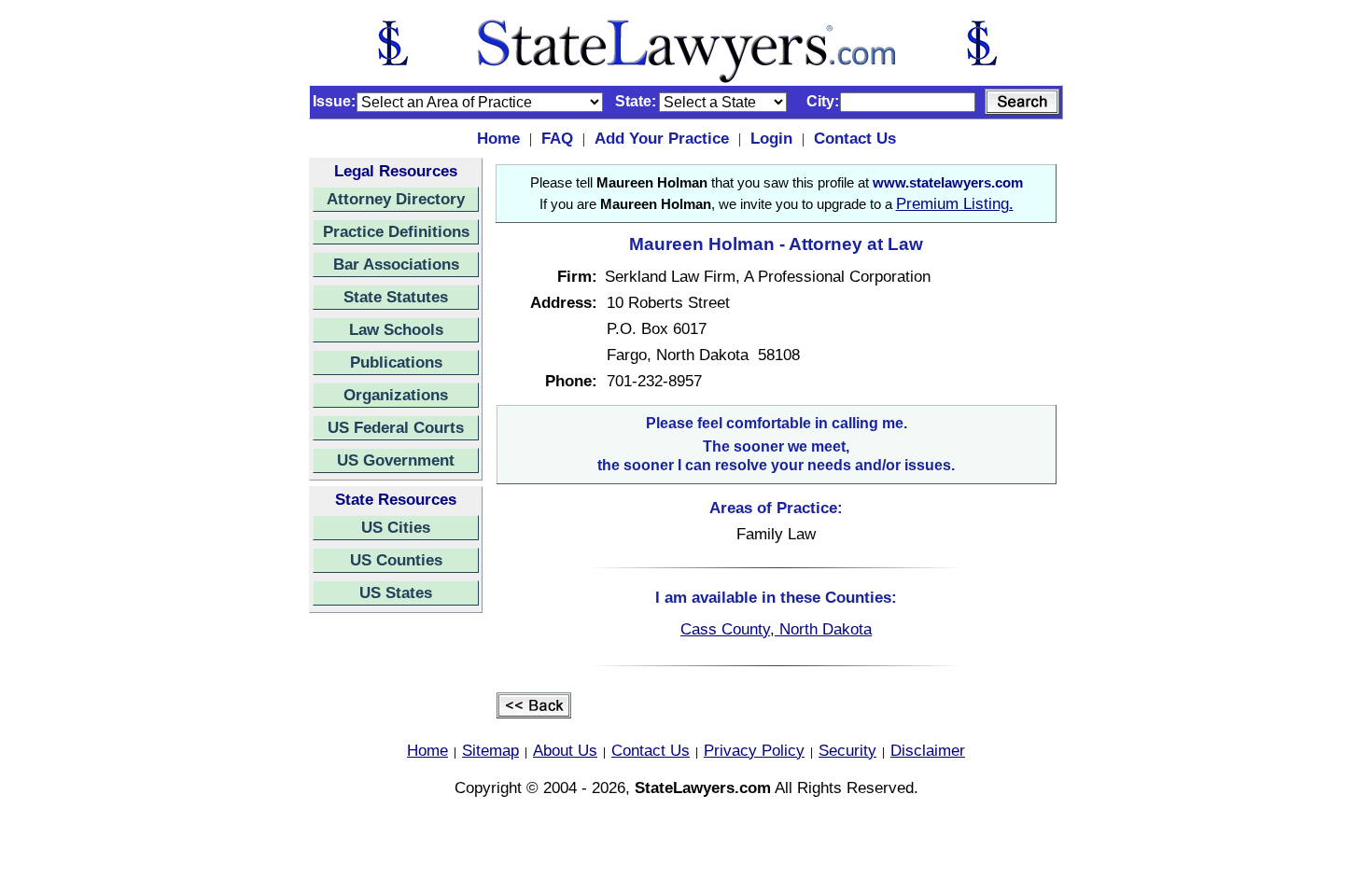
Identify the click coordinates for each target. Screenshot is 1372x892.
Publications (396, 362)
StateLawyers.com (703, 787)
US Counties (396, 560)
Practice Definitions (396, 231)
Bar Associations (396, 264)
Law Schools (396, 329)
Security (847, 750)
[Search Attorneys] (1022, 102)
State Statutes (395, 296)
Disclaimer (927, 750)
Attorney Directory (396, 198)
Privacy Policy (754, 750)
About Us (565, 750)
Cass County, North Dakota (776, 629)
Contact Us (855, 138)
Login (771, 138)
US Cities (395, 527)
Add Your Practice (662, 138)
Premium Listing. (955, 203)
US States (395, 592)
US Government (396, 460)
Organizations (395, 394)
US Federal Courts (396, 427)
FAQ (557, 138)
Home (498, 138)
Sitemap (490, 750)
